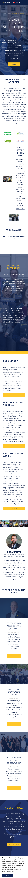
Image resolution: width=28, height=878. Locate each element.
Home (5, 13)
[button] (25, 2)
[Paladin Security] (7, 2)
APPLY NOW (14, 64)
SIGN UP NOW (8, 328)
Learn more (10, 871)
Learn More (14, 395)
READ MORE (14, 655)
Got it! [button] (7, 875)
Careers (9, 13)
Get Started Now (14, 844)
